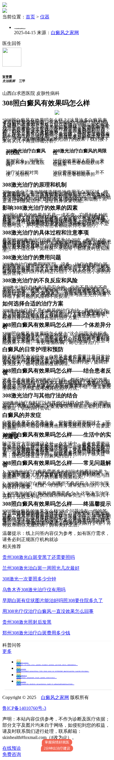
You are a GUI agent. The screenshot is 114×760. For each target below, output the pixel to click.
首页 (30, 16)
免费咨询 (11, 754)
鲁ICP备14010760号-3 (24, 708)
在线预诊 (11, 748)
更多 (7, 651)
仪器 (44, 16)
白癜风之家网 (65, 32)
